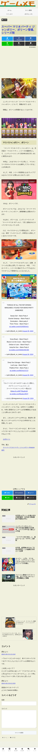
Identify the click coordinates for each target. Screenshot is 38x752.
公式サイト (6, 439)
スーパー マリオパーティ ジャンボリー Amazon (19, 447)
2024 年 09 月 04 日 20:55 (8, 683)
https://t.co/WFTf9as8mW (19, 391)
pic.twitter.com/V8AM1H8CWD (19, 350)
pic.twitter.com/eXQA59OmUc (19, 326)
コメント (4, 708)
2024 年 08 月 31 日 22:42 (8, 654)
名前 (2, 700)
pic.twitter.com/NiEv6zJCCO (19, 370)
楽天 (2, 450)
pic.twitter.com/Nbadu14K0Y (19, 394)
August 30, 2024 (28, 331)
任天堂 (5, 19)
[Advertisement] (19, 62)
